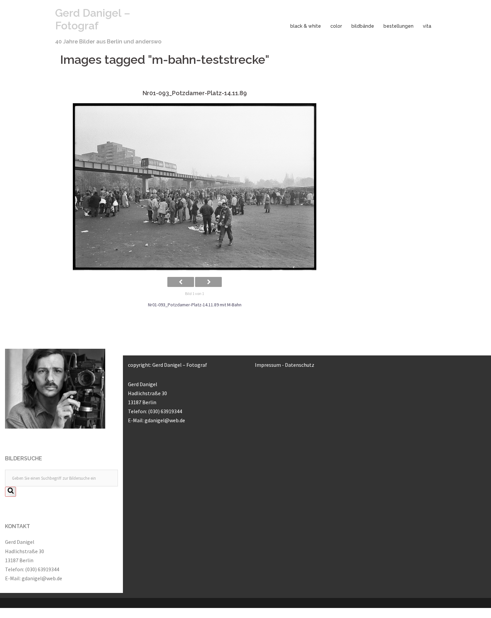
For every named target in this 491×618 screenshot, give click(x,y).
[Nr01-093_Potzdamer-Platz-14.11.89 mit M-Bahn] (194, 186)
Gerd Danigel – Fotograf (92, 19)
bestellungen (398, 26)
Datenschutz (299, 364)
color (336, 26)
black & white (305, 26)
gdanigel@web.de (42, 578)
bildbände (362, 26)
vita (427, 26)
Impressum (268, 364)
